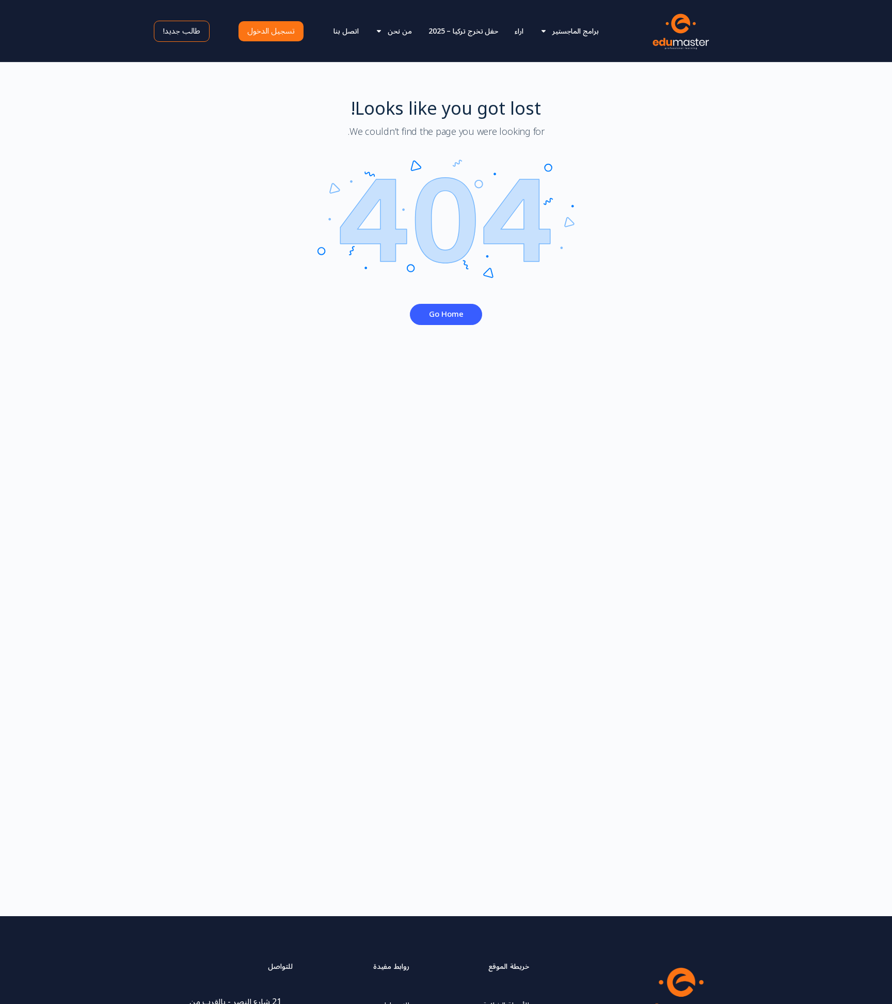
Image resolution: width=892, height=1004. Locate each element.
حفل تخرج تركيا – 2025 (463, 31)
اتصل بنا (346, 31)
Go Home (446, 314)
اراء (519, 31)
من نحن (400, 31)
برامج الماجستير (575, 31)
